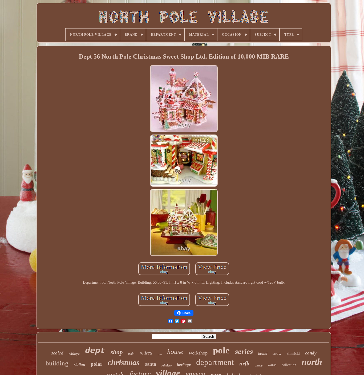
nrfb (244, 363)
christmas (124, 362)
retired (146, 353)
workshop (198, 353)
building (57, 363)
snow (277, 353)
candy (311, 353)
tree (160, 354)
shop (117, 352)
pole (221, 350)
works (272, 365)
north (312, 362)
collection (289, 365)
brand (262, 354)
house (175, 352)
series (244, 351)
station (79, 364)
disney (258, 365)
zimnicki (293, 354)
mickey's (74, 354)
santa (150, 364)
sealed (57, 353)
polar (96, 364)
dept (95, 351)
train (131, 354)
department (215, 362)
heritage (184, 364)
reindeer (166, 365)
